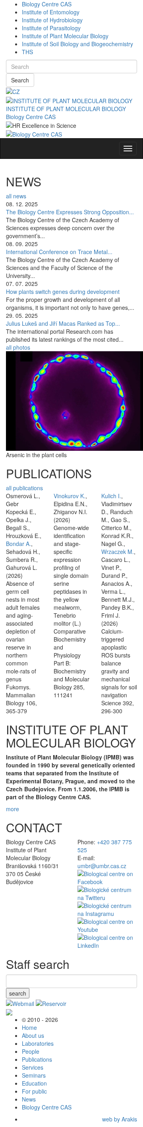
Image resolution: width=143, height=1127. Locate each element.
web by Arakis (119, 1119)
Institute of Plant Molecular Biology (65, 36)
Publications (37, 1059)
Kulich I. (111, 496)
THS (27, 52)
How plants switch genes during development (63, 291)
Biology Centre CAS (47, 4)
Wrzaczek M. (117, 552)
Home (29, 1027)
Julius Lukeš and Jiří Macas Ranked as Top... (63, 323)
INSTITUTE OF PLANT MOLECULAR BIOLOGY (66, 109)
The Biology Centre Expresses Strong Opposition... (70, 212)
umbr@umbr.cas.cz (101, 866)
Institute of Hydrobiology (52, 20)
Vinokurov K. (69, 496)
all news (16, 196)
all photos (18, 347)
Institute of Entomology (50, 12)
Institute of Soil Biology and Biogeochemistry (77, 44)
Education (34, 1083)
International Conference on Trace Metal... (59, 252)
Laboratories (38, 1043)
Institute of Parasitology (51, 28)
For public (34, 1091)
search (17, 993)
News (29, 1099)
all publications (24, 488)
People (30, 1051)
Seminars (34, 1075)
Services (32, 1067)
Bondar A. (18, 544)
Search (20, 80)
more (12, 809)
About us (33, 1035)
